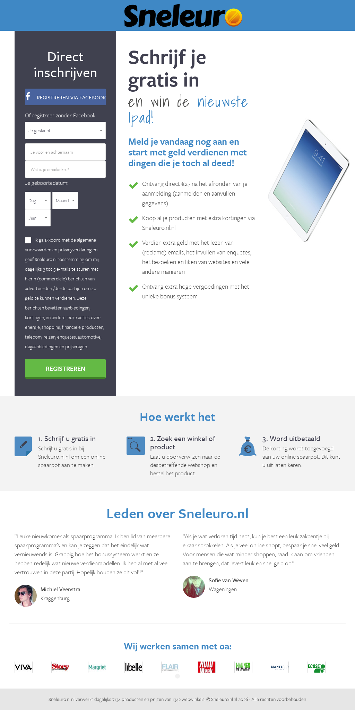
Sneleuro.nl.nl (62, 699)
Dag (32, 200)
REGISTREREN (65, 368)
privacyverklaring (75, 249)
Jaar (32, 217)
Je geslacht (39, 130)
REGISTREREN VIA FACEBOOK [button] (70, 97)
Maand (62, 200)
